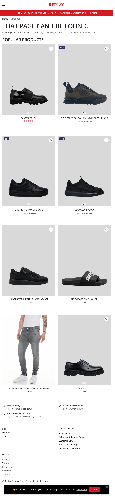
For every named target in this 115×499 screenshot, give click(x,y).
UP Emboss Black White (84, 299)
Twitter (5, 463)
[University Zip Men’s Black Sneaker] (28, 260)
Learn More (82, 489)
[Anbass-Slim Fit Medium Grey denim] (28, 350)
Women (6, 432)
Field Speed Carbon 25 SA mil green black (84, 118)
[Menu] (6, 5)
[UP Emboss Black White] (84, 260)
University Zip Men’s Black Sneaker (29, 299)
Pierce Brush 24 (84, 388)
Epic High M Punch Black (29, 209)
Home (5, 19)
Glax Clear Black (84, 209)
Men (4, 428)
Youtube (6, 474)
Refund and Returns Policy (71, 437)
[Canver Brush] (28, 79)
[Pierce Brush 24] (84, 350)
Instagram (7, 466)
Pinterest (6, 470)
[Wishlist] (51, 49)
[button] (108, 5)
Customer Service (67, 440)
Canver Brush (29, 118)
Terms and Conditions (69, 448)
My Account (64, 433)
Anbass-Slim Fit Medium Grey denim (29, 388)
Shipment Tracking (68, 444)
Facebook (7, 459)
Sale (4, 436)
